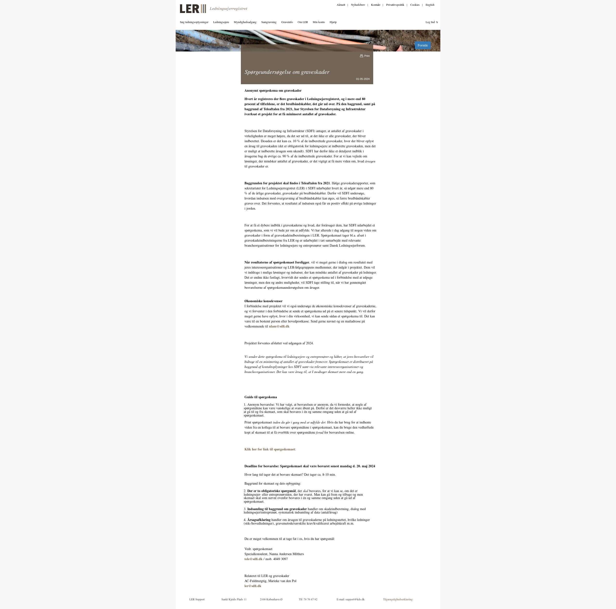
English (430, 4)
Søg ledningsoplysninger (194, 22)
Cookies (415, 4)
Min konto (319, 22)
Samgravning (268, 22)
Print (367, 55)
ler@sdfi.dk (252, 585)
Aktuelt (341, 4)
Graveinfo (287, 22)
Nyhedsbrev (358, 4)
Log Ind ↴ (432, 22)
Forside (423, 45)
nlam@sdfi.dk (279, 326)
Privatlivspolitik (395, 4)
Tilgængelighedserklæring (398, 599)
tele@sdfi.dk (253, 558)
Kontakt (375, 4)
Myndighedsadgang (245, 22)
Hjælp (333, 22)
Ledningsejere (221, 22)
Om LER (303, 22)
